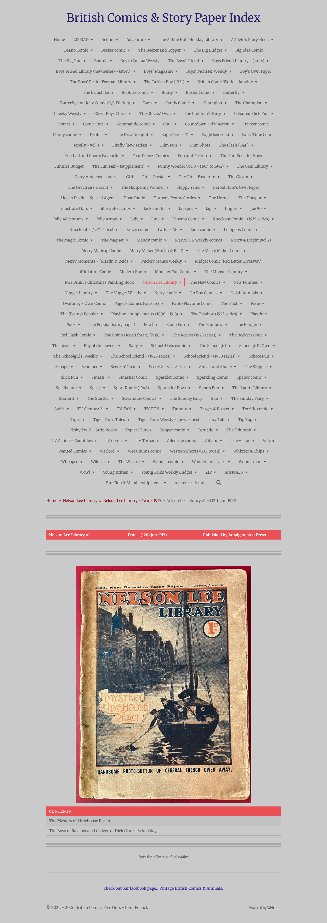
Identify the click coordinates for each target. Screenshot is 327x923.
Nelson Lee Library (80, 500)
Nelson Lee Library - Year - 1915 (132, 500)
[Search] (219, 482)
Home (51, 500)
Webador (274, 908)
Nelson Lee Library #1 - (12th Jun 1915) (201, 500)
